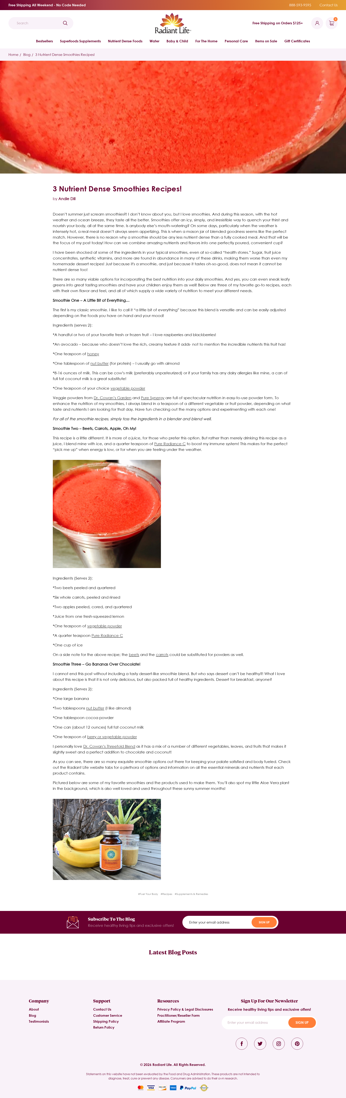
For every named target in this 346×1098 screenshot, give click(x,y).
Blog (32, 1015)
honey (93, 354)
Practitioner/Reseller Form (178, 1015)
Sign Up (264, 922)
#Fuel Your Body (148, 894)
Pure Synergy (152, 398)
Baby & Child (177, 41)
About (34, 1009)
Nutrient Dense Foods (125, 41)
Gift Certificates (297, 41)
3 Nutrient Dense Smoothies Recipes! (117, 188)
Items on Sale (266, 41)
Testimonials (39, 1021)
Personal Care (236, 41)
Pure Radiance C (170, 444)
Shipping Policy (106, 1021)
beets (134, 654)
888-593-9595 (300, 5)
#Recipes (166, 894)
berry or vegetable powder (112, 737)
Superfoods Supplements (80, 41)
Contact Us (329, 5)
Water (154, 41)
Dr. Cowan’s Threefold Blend (109, 746)
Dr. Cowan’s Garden (112, 398)
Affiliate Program (171, 1021)
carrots (162, 654)
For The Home (206, 41)
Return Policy (103, 1027)
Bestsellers (44, 41)
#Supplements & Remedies (191, 894)
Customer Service (107, 1015)
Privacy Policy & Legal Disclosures (185, 1009)
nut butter (99, 363)
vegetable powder (127, 388)
